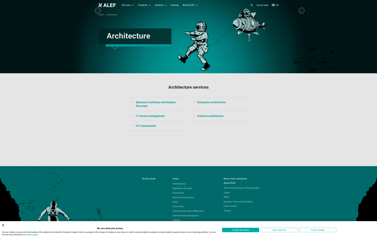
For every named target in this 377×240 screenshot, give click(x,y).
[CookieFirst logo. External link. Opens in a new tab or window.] (3, 225)
